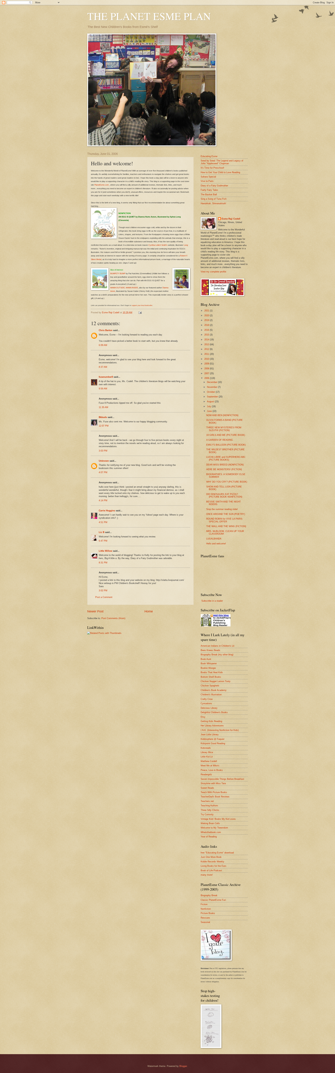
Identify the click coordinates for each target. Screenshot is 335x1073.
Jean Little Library (210, 734)
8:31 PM (103, 562)
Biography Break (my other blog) (217, 654)
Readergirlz (206, 774)
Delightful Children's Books (214, 712)
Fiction (204, 904)
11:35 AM (103, 407)
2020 (207, 315)
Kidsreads (206, 748)
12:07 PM (104, 425)
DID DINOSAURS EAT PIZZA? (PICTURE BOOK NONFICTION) (224, 495)
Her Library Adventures (212, 725)
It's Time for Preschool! (212, 167)
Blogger (183, 1066)
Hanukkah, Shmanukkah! (213, 203)
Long (186, 245)
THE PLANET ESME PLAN (149, 16)
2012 (207, 349)
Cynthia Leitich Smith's (158, 245)
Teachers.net (207, 801)
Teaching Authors (209, 805)
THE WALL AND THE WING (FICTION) (226, 526)
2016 (207, 330)
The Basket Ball (209, 194)
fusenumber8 (106, 377)
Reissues (205, 917)
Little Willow (105, 551)
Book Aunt (206, 659)
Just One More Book (211, 857)
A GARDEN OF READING (219, 440)
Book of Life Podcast (211, 870)
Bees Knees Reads (210, 650)
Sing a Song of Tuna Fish (213, 199)
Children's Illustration (211, 694)
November (212, 387)
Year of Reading (209, 836)
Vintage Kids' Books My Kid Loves (218, 819)
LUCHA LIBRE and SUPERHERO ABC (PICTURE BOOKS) (225, 458)
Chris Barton (105, 330)
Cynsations (206, 703)
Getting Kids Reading (211, 721)
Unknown (104, 461)
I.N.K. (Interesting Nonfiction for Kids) (220, 730)
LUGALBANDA (213, 538)
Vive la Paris (207, 181)
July (209, 406)
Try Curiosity (207, 814)
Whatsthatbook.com (211, 832)
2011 (207, 354)
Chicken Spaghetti (210, 685)
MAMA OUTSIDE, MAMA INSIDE (124, 288)
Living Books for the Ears (213, 866)
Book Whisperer (209, 663)
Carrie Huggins (107, 510)
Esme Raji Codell (231, 218)
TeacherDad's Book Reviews (215, 796)
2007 (207, 373)
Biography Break (209, 895)
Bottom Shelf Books (211, 677)
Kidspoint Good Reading (213, 743)
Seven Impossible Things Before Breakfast (222, 779)
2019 (207, 320)
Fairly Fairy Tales (209, 190)
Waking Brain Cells (210, 823)
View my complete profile (213, 271)
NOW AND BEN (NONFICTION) (222, 415)
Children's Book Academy (213, 690)
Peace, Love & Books (212, 770)
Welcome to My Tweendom (214, 827)
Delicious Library (209, 708)
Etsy (203, 717)
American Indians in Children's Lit (217, 646)
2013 (207, 344)
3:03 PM (103, 450)
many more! (207, 875)
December (212, 382)
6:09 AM (103, 345)
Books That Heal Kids (212, 672)
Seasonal (205, 922)
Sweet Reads (207, 788)
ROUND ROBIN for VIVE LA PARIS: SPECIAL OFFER (224, 520)
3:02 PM (103, 590)
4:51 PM (103, 522)
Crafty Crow (207, 699)
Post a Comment (103, 597)
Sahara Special (208, 176)
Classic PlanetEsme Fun (213, 900)
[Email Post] (139, 312)
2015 (207, 334)
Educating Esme (209, 156)
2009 (207, 363)
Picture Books (208, 913)
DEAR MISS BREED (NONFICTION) (225, 464)
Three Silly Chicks (210, 810)
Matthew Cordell (209, 761)
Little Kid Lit (207, 756)
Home (148, 611)
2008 (207, 368)
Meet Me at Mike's (210, 765)
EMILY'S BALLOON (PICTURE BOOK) (226, 444)
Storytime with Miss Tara (213, 783)
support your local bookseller (142, 305)
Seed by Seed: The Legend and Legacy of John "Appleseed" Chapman (222, 162)
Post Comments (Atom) (113, 618)
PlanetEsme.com (101, 185)
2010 (207, 359)
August (211, 401)
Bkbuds (103, 417)
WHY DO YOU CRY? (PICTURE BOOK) (226, 481)
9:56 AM (103, 388)
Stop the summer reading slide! (222, 509)
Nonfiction (206, 909)
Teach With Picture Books (214, 792)
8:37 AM (103, 367)
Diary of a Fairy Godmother (214, 185)
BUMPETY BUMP (117, 273)
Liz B (101, 532)
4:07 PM (103, 472)
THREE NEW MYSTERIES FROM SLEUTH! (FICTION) (223, 428)
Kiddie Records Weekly (212, 861)
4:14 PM (103, 500)
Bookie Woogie (208, 668)
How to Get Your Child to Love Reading (220, 172)
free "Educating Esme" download (217, 852)
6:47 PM (103, 540)
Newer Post (95, 611)
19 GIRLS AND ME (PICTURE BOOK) (225, 435)
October (211, 392)
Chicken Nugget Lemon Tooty (215, 681)
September (213, 396)
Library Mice (207, 752)
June (210, 411)
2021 (207, 310)
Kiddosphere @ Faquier (212, 739)
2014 (207, 339)
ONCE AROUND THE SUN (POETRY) (225, 514)
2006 (207, 378)
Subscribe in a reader (212, 601)
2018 (207, 325)
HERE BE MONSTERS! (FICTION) (224, 469)
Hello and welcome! (216, 543)
